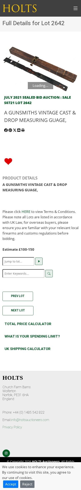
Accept (10, 483)
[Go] (39, 261)
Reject (27, 483)
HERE (26, 211)
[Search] (49, 273)
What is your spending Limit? (32, 336)
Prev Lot (18, 296)
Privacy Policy (12, 427)
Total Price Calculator (28, 324)
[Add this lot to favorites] (8, 160)
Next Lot (18, 310)
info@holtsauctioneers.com (30, 420)
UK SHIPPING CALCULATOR (27, 349)
